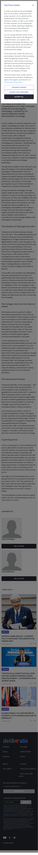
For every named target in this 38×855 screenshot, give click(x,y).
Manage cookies (19, 87)
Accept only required (19, 92)
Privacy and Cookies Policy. (13, 82)
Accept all (19, 97)
